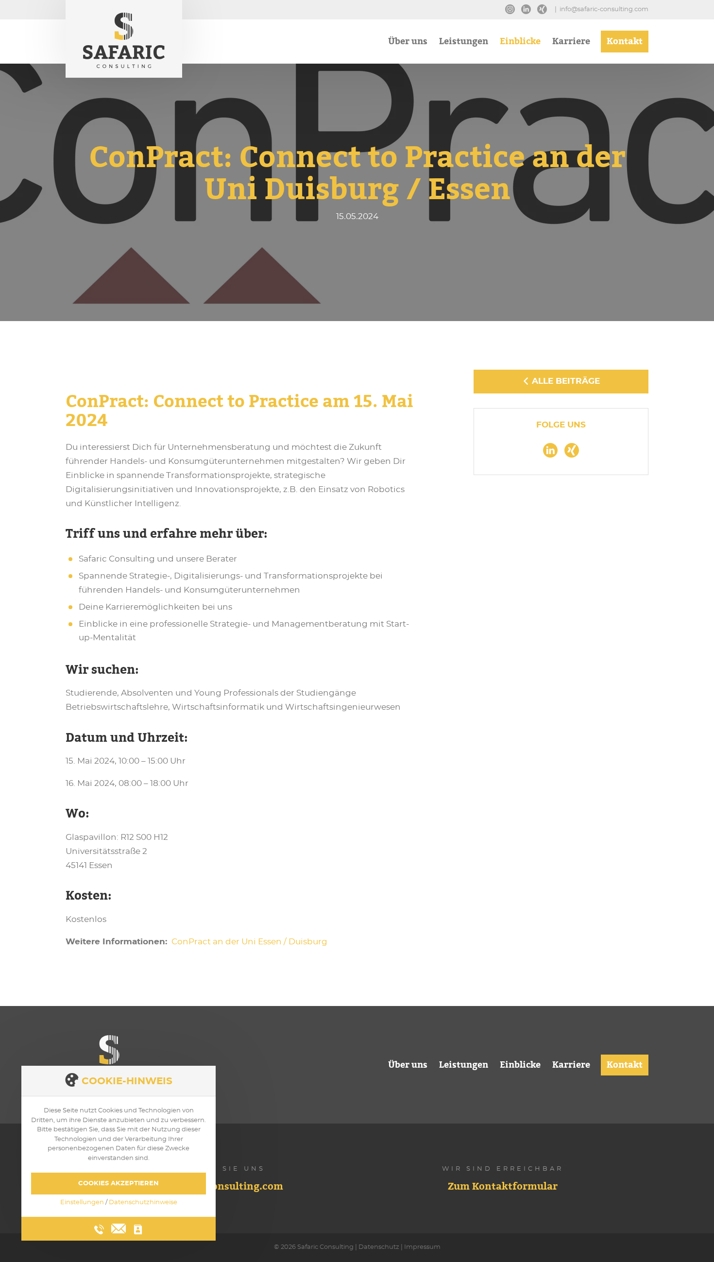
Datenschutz (378, 1247)
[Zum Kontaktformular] (138, 1229)
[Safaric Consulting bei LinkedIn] (528, 6)
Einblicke (520, 42)
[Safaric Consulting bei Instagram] (512, 6)
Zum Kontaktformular (503, 1187)
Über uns (407, 42)
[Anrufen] (99, 1229)
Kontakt (625, 42)
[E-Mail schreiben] (118, 1227)
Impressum (422, 1247)
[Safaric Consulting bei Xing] (544, 6)
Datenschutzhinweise (143, 1202)
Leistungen (463, 42)
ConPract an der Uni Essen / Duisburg (249, 942)
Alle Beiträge (564, 381)
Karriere (571, 42)
